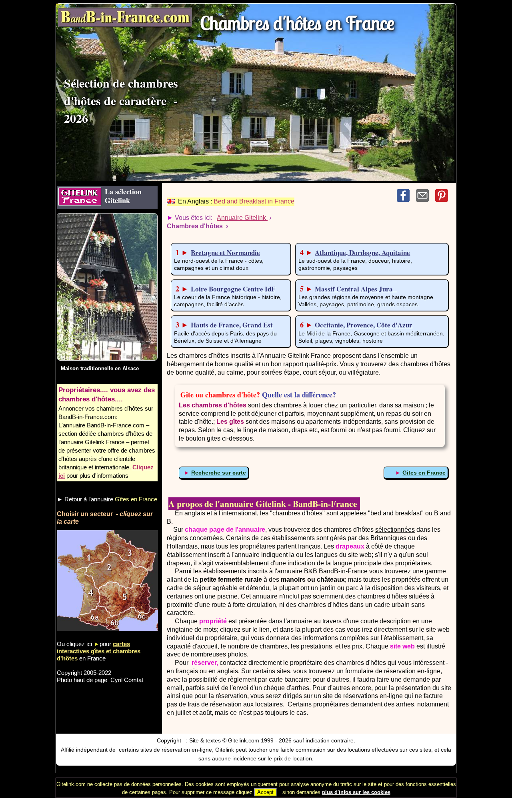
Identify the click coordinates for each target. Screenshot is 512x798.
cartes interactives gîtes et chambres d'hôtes (98, 651)
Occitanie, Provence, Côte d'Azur (363, 325)
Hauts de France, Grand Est (232, 325)
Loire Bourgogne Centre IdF (233, 289)
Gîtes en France (136, 499)
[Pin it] (444, 199)
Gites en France (424, 472)
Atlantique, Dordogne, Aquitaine (362, 252)
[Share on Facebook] (406, 199)
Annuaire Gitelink (242, 217)
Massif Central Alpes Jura (356, 289)
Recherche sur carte (218, 472)
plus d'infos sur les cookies (356, 792)
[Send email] (425, 199)
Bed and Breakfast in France (254, 201)
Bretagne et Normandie (225, 252)
